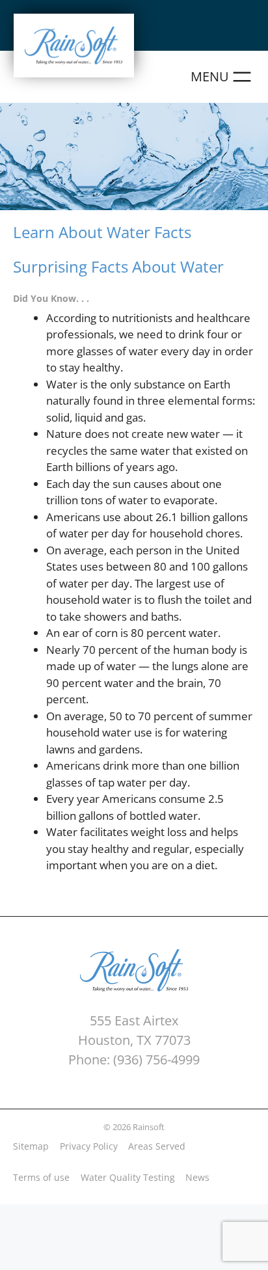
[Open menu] (223, 77)
